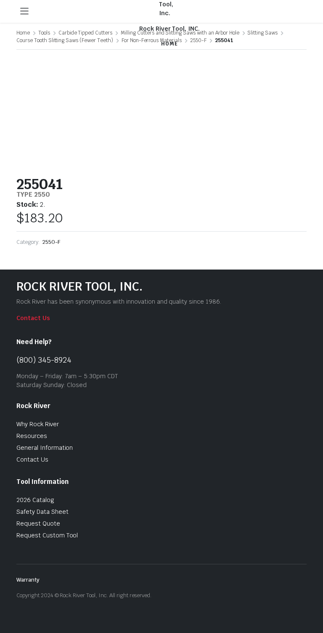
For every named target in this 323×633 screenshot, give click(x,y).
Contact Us (33, 318)
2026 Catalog (35, 500)
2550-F (51, 242)
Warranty (28, 579)
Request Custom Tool (47, 535)
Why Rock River (37, 424)
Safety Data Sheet (42, 511)
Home (23, 32)
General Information (44, 447)
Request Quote (38, 523)
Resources (31, 436)
